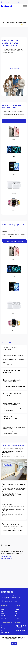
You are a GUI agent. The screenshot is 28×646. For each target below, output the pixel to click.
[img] (6, 6)
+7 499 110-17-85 (6, 556)
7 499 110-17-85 (23, 2)
